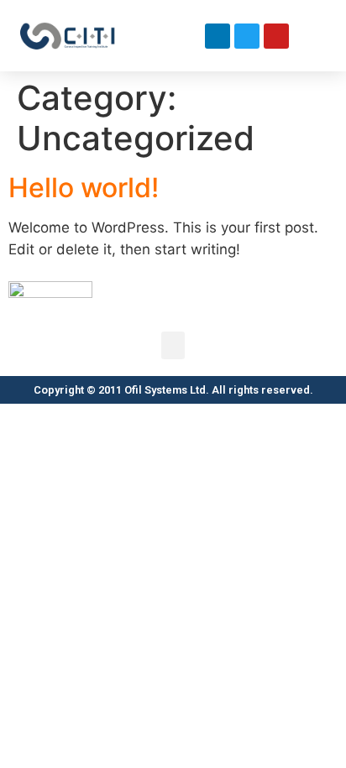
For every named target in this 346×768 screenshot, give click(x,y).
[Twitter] (247, 36)
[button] (189, 36)
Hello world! (83, 187)
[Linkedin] (217, 36)
